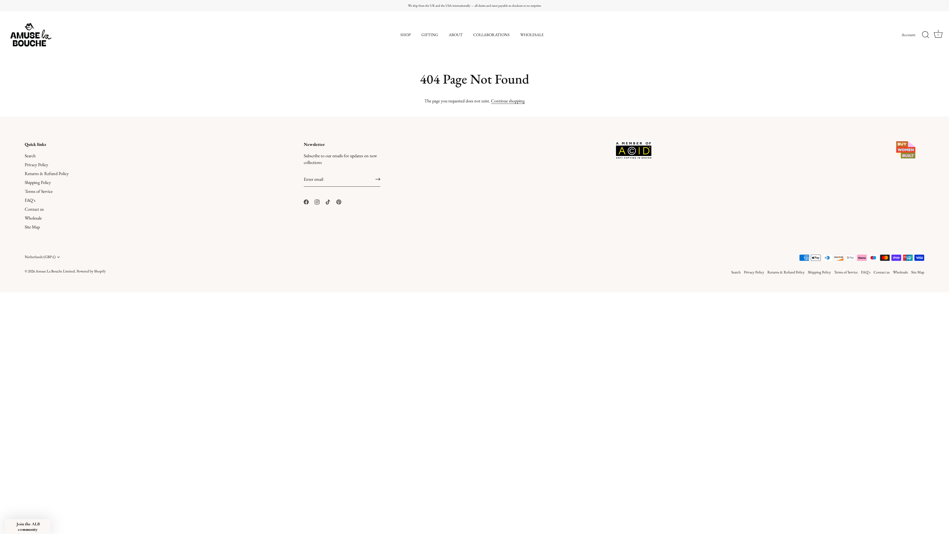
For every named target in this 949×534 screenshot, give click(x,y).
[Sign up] (377, 179)
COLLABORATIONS (491, 34)
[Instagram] (317, 201)
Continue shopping (508, 101)
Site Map (32, 227)
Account (908, 34)
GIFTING (429, 34)
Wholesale (33, 218)
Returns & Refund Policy (47, 173)
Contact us (34, 209)
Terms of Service (39, 191)
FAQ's (30, 200)
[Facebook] (306, 201)
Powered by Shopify (91, 271)
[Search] (925, 34)
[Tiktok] (327, 201)
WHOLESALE (532, 34)
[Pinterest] (338, 201)
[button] (27, 526)
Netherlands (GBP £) (40, 257)
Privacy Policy (36, 164)
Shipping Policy (38, 182)
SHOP (405, 34)
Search (30, 155)
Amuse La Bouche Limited (55, 271)
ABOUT (456, 34)
